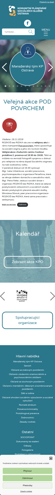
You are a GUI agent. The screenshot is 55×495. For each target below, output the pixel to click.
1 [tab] (5, 86)
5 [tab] (21, 86)
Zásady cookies (26, 491)
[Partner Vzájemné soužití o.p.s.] (27, 295)
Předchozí (4, 67)
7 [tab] (29, 86)
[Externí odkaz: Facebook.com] (27, 23)
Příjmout (27, 471)
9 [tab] (37, 86)
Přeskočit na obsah (47, 2)
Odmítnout (27, 478)
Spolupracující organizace (27, 320)
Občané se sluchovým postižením (27, 381)
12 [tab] (49, 86)
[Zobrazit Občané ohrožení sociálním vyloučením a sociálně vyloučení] (9, 126)
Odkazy (27, 445)
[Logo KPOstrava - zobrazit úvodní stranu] (27, 11)
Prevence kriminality (27, 409)
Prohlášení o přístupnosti (27, 454)
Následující (50, 67)
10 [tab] (41, 86)
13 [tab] (27, 89)
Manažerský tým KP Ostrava (27, 361)
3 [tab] (13, 86)
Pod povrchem (25, 145)
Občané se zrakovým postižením (27, 370)
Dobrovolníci (27, 417)
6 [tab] (25, 86)
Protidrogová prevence (27, 413)
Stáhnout (22, 205)
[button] (51, 458)
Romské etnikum (27, 405)
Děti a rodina (27, 393)
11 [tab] (45, 86)
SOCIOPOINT (27, 437)
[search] (18, 31)
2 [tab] (9, 86)
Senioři (27, 365)
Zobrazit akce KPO (27, 262)
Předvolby (27, 485)
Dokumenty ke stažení (27, 441)
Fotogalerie (27, 450)
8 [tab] (33, 86)
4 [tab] (17, 86)
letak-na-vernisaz (9, 205)
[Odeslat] (30, 31)
